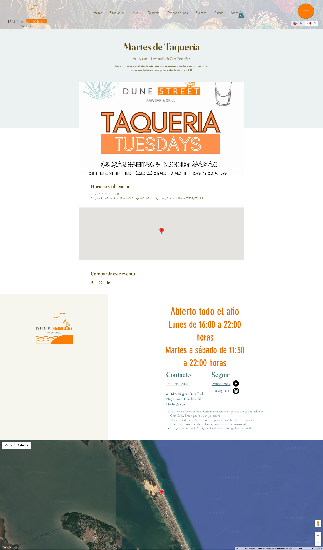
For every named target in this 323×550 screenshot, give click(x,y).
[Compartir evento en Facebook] (92, 282)
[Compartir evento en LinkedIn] (108, 282)
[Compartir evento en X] (100, 282)
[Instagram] (236, 391)
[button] (306, 11)
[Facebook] (236, 383)
